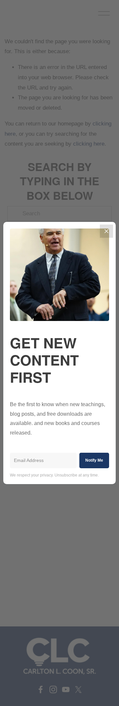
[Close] (106, 231)
